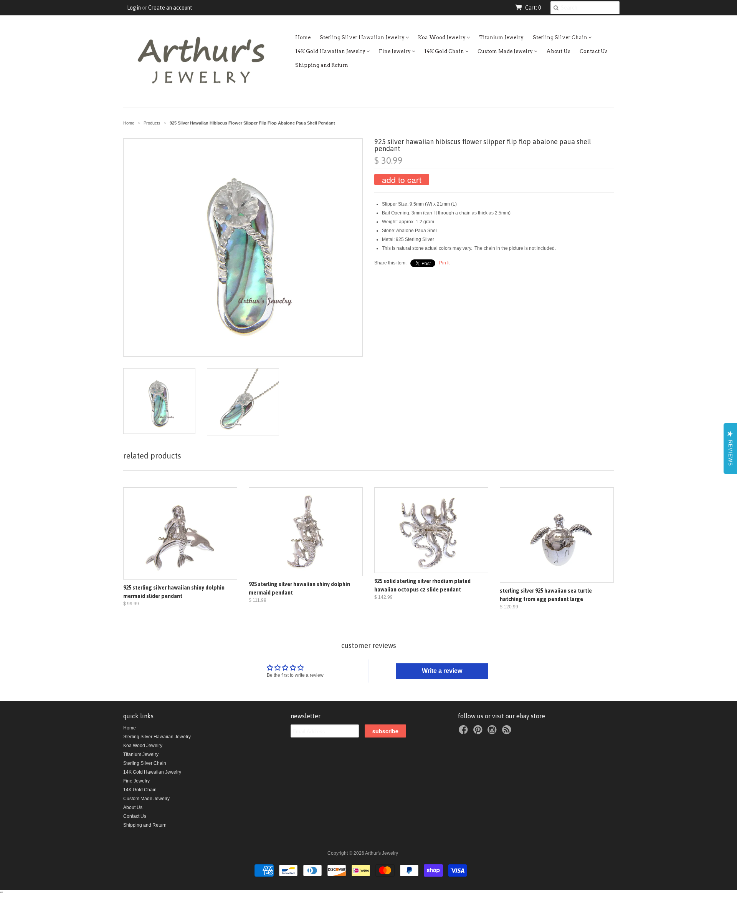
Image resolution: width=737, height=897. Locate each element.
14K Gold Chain (444, 51)
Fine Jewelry (395, 51)
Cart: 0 (532, 8)
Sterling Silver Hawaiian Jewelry (363, 37)
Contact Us (594, 51)
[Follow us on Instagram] (493, 732)
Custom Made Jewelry (506, 51)
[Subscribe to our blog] (508, 732)
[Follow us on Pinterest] (479, 732)
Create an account (170, 8)
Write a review (442, 671)
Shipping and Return (321, 65)
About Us (558, 51)
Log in (134, 8)
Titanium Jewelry (501, 37)
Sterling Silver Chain (560, 37)
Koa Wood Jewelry (442, 37)
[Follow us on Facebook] (464, 732)
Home (303, 37)
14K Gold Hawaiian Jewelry (331, 51)
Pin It (444, 263)
